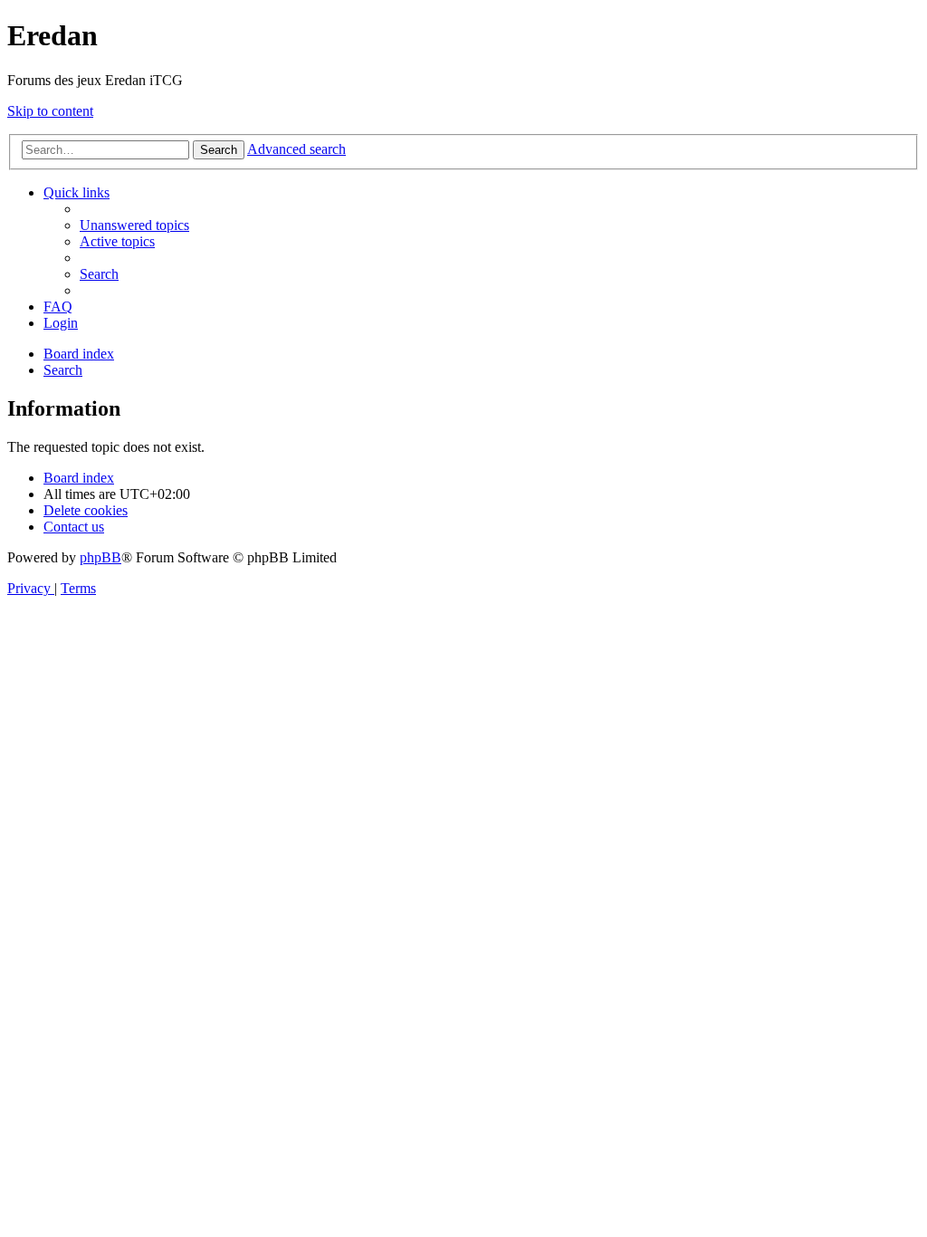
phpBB (100, 557)
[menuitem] (134, 225)
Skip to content (50, 111)
